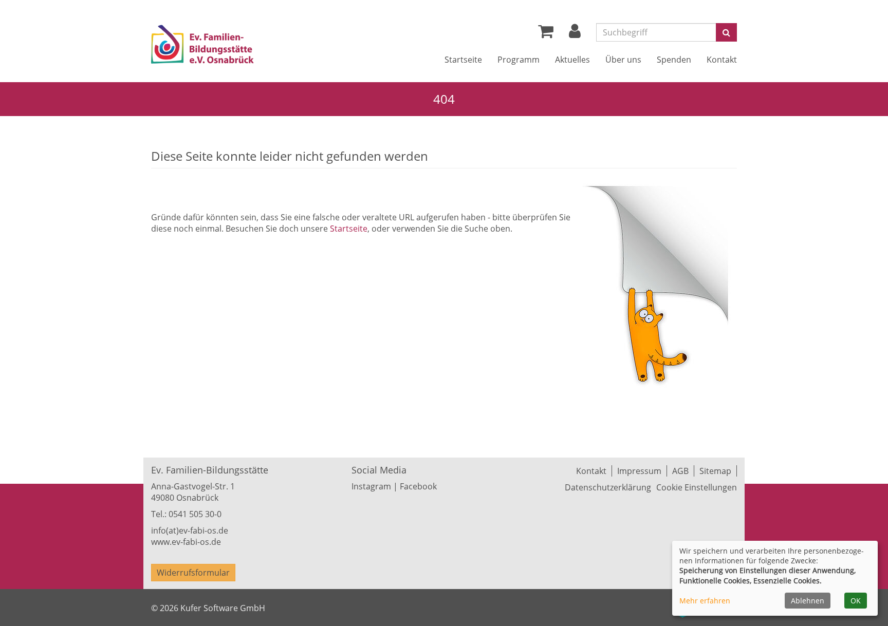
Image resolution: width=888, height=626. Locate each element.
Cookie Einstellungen (696, 487)
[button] (575, 34)
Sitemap (715, 471)
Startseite (463, 59)
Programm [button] (518, 59)
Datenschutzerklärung (608, 487)
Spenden (674, 59)
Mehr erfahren (704, 600)
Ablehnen (807, 600)
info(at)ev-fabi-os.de (189, 530)
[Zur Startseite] (232, 46)
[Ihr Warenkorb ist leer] (545, 34)
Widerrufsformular (193, 572)
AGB (680, 471)
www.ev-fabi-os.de (186, 541)
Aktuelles (572, 59)
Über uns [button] (623, 59)
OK (855, 600)
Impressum (639, 471)
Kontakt (722, 59)
